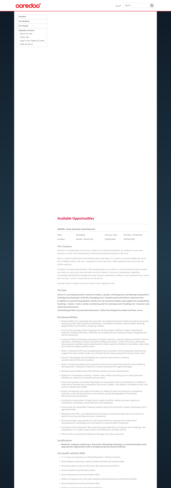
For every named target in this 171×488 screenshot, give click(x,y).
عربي (118, 5)
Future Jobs (24, 37)
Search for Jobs (26, 34)
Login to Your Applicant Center (32, 41)
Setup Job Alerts (26, 44)
